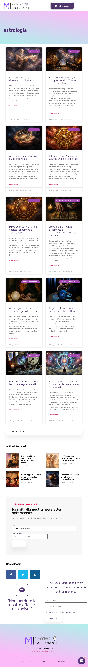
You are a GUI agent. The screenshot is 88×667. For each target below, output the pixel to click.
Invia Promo (53, 618)
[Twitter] (23, 574)
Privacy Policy (48, 651)
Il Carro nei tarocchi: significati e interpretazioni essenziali (30, 459)
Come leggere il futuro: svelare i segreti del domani (23, 309)
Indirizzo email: (17, 533)
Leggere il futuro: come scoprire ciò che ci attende (63, 309)
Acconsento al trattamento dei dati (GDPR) (62, 612)
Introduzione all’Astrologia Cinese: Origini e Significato (63, 157)
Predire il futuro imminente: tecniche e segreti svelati (23, 383)
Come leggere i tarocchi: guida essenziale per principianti (31, 477)
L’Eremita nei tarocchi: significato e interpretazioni (70, 477)
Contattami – (36, 651)
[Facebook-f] (11, 574)
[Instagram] (35, 574)
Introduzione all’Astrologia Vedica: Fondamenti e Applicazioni (23, 229)
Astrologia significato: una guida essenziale (23, 157)
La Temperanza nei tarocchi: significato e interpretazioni (70, 458)
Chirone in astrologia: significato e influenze (20, 79)
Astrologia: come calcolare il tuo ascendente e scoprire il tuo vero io (64, 384)
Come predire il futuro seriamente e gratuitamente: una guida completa (62, 231)
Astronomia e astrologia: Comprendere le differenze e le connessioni (63, 80)
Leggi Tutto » (14, 105)
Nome (14, 525)
